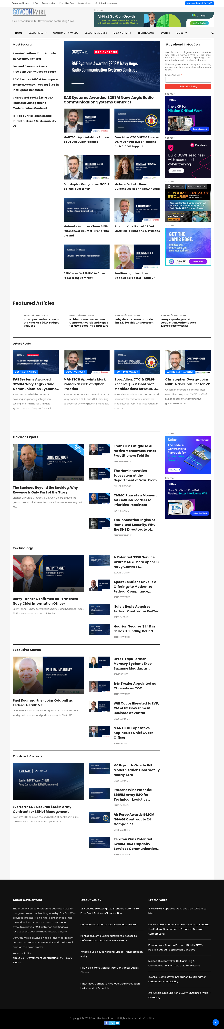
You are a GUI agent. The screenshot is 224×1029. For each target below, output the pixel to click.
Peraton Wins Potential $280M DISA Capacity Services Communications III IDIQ (136, 846)
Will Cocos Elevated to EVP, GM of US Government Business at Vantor (136, 708)
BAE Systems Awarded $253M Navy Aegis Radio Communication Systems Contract (109, 100)
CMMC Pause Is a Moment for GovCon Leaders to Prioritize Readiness (135, 500)
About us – (20, 958)
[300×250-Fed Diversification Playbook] (188, 455)
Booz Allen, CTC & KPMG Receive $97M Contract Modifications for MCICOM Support (136, 141)
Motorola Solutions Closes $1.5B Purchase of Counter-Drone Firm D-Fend (86, 230)
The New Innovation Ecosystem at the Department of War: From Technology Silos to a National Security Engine (135, 480)
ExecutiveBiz (157, 900)
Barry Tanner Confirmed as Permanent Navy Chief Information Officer (45, 601)
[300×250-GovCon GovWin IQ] (188, 499)
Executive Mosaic (20, 3)
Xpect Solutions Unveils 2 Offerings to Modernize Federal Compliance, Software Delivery (135, 589)
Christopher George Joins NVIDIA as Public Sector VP (187, 381)
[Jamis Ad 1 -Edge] (188, 247)
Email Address (173, 75)
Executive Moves (96, 32)
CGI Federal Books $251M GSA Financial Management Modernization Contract (33, 103)
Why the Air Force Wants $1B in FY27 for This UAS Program (88, 321)
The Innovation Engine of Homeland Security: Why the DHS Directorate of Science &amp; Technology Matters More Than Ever (137, 529)
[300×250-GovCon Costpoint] (188, 115)
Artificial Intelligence (180, 371)
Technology (146, 32)
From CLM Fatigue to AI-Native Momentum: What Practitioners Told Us (135, 451)
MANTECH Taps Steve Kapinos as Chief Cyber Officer (133, 733)
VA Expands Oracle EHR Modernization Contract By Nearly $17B (137, 770)
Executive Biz (48, 3)
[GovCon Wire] (29, 12)
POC (35, 3)
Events (165, 32)
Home (18, 32)
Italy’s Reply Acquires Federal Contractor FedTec (136, 609)
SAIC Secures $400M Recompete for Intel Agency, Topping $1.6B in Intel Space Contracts (36, 85)
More (179, 32)
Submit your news (108, 3)
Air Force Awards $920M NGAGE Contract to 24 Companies (134, 819)
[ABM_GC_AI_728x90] (154, 19)
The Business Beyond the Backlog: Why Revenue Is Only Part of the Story (45, 490)
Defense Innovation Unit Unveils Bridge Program (109, 924)
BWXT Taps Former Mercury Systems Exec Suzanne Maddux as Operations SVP (133, 666)
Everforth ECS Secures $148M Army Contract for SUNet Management (42, 809)
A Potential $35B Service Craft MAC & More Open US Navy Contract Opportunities (136, 564)
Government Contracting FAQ (45, 958)
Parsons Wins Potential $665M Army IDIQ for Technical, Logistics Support (133, 797)
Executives (36, 32)
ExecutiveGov (91, 900)
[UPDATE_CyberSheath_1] (188, 203)
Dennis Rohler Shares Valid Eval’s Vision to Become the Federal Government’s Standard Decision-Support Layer (178, 929)
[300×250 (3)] (188, 159)
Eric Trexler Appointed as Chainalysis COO (135, 686)
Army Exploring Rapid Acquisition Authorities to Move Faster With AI (132, 323)
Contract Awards (65, 32)
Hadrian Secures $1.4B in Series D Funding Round (134, 628)
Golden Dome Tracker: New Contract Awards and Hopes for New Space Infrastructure (42, 323)
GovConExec (84, 3)
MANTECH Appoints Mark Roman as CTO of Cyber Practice (85, 384)
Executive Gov (67, 3)
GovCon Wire (146, 1018)
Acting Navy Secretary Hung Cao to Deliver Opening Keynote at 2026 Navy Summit (180, 324)
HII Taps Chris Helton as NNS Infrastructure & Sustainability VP (34, 121)
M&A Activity (122, 32)
